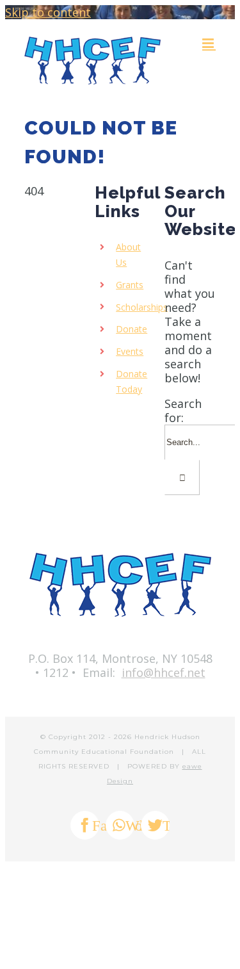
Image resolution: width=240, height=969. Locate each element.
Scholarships (142, 307)
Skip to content (48, 12)
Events (129, 351)
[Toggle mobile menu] (209, 43)
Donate (131, 329)
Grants (129, 285)
